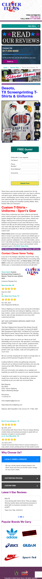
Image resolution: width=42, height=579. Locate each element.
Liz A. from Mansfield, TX (10, 436)
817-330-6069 (35, 18)
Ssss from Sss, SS (8, 285)
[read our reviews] (21, 37)
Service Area (14, 67)
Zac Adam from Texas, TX (10, 296)
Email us (10, 61)
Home (5, 67)
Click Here (34, 17)
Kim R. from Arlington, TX (10, 421)
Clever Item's (6, 272)
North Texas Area (22, 246)
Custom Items (10, 486)
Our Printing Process (13, 478)
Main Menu (32, 26)
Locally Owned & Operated (16, 459)
